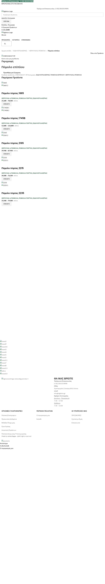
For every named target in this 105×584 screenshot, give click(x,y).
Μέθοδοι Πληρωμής (8, 423)
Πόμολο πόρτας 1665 (13, 93)
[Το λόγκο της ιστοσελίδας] (7, 11)
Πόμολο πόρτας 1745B (13, 118)
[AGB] (51, 357)
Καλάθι (39, 419)
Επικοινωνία (76, 423)
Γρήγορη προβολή (9, 89)
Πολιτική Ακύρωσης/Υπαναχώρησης (14, 434)
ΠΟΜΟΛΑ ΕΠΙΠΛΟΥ (57, 75)
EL (5, 44)
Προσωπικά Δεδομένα (9, 419)
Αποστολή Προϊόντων (9, 430)
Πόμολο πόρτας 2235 (13, 193)
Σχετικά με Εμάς (77, 419)
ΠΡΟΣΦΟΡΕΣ (76, 415)
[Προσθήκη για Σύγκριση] (4, 89)
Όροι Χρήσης (6, 426)
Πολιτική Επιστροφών (9, 415)
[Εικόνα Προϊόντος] (5, 85)
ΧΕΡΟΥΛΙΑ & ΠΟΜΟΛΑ (37, 51)
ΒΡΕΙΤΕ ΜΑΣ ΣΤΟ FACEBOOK (12, 4)
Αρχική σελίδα (6, 51)
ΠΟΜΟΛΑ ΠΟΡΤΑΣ (25, 98)
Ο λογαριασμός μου (43, 415)
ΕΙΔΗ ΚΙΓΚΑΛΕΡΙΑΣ (20, 51)
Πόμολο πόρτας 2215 (13, 168)
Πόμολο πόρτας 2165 (13, 143)
